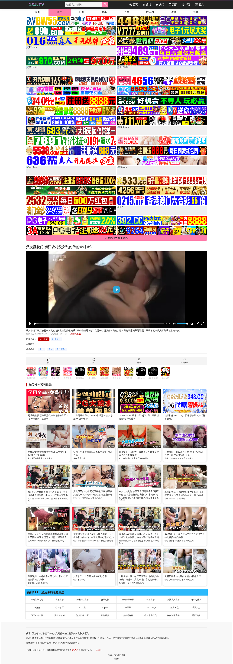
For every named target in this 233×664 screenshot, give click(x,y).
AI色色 (37, 607)
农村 (98, 541)
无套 (150, 498)
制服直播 (150, 599)
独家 (75, 458)
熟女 (45, 541)
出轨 (38, 498)
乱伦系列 (44, 339)
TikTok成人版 (37, 615)
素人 (59, 498)
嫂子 (138, 458)
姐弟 (171, 498)
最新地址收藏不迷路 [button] (116, 237)
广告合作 (98, 650)
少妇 (129, 458)
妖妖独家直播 (173, 615)
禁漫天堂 (196, 607)
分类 (148, 4)
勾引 (146, 498)
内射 (84, 498)
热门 (161, 4)
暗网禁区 (59, 607)
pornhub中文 (150, 607)
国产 (59, 12)
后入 (179, 458)
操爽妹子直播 (128, 599)
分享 (139, 362)
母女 (42, 458)
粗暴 (54, 541)
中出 (154, 498)
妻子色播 (105, 599)
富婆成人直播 (173, 599)
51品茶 (128, 607)
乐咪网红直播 (82, 599)
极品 (183, 458)
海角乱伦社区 (82, 615)
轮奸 (79, 498)
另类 (195, 12)
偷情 (125, 458)
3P (37, 541)
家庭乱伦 (48, 458)
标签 (188, 4)
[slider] (99, 323)
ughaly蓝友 (196, 599)
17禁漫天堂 (173, 607)
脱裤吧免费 (128, 615)
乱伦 (42, 349)
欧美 (104, 12)
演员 (174, 4)
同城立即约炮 (37, 599)
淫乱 (183, 541)
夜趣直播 (59, 599)
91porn (105, 607)
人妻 (134, 458)
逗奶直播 (196, 615)
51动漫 (82, 607)
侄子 (129, 583)
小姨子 (89, 541)
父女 (50, 349)
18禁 (116, 659)
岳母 (38, 458)
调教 (41, 541)
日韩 (81, 12)
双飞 (34, 458)
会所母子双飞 (150, 615)
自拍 (92, 498)
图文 (201, 4)
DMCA (75, 650)
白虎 (175, 458)
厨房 (38, 583)
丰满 (183, 580)
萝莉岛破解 (59, 615)
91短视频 (105, 615)
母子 (34, 541)
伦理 (126, 12)
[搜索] (105, 4)
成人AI (150, 12)
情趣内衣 (140, 498)
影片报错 (184, 362)
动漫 (173, 12)
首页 (135, 4)
